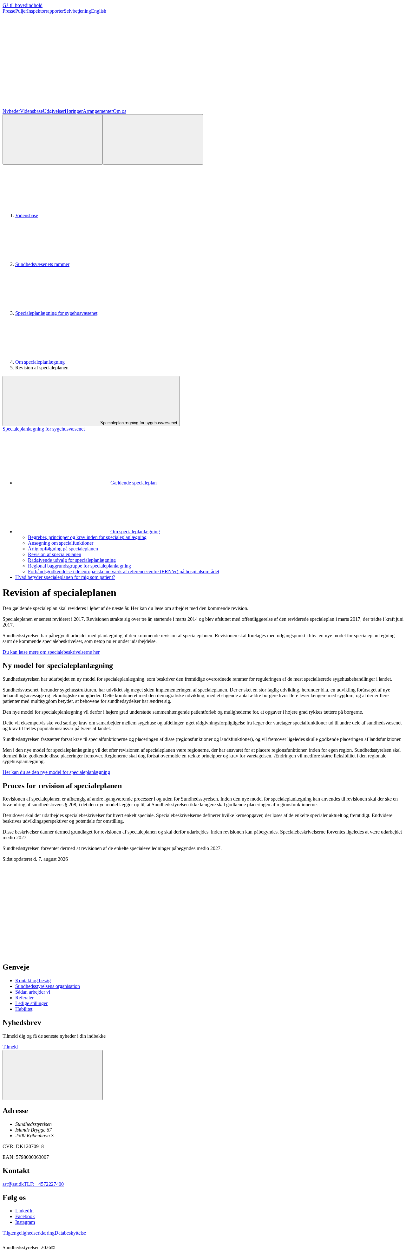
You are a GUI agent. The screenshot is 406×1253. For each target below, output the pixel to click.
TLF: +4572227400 (44, 1184)
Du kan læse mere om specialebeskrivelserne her (51, 652)
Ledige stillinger (31, 1003)
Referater (24, 997)
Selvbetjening (77, 11)
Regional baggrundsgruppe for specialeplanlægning (79, 565)
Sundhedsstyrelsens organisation (47, 986)
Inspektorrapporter (45, 11)
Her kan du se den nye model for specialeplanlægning (56, 772)
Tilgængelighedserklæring (29, 1233)
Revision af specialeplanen (54, 554)
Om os (119, 111)
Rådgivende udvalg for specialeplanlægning (72, 560)
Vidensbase (31, 111)
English (98, 11)
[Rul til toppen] (53, 1075)
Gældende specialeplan (133, 482)
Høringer (74, 111)
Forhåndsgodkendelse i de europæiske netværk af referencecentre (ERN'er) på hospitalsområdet (123, 571)
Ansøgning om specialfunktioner (60, 543)
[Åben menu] (153, 139)
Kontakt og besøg (33, 980)
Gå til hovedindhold (23, 5)
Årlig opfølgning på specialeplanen (63, 548)
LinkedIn (24, 1210)
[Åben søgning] (53, 139)
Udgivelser (54, 111)
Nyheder (11, 111)
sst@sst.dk (13, 1184)
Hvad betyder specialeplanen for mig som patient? (65, 577)
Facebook (25, 1216)
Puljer (21, 11)
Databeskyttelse (70, 1233)
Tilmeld (10, 1046)
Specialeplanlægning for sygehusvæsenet (56, 313)
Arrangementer (98, 111)
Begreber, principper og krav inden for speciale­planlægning (87, 537)
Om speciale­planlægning (40, 362)
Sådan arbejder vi (32, 992)
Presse (9, 11)
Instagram (25, 1222)
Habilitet (23, 1009)
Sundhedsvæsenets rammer (42, 264)
